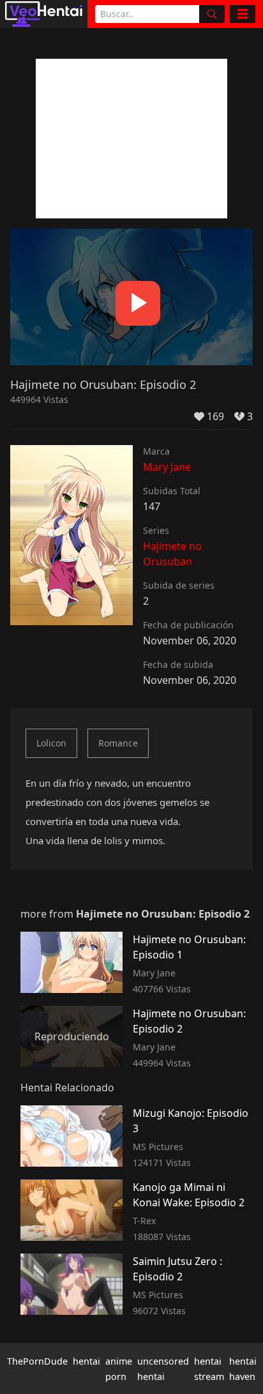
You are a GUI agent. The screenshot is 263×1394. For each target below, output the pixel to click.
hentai (86, 1361)
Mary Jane (167, 467)
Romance (118, 743)
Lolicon (51, 743)
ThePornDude (37, 1361)
